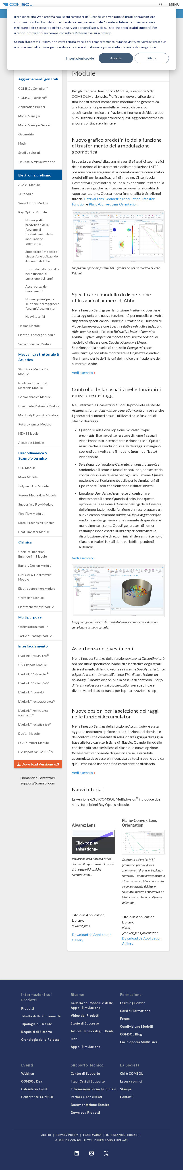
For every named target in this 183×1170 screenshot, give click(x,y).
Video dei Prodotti (85, 1015)
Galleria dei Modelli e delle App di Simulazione (92, 1005)
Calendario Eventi (35, 1089)
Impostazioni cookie (80, 58)
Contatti (126, 1097)
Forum (125, 1018)
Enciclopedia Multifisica (139, 1042)
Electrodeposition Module (36, 588)
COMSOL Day (31, 1081)
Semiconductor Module (34, 344)
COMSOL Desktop (32, 98)
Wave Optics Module (33, 203)
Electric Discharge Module (37, 335)
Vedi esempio (82, 372)
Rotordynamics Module (34, 424)
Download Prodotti (85, 1112)
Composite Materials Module (38, 406)
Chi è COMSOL (131, 1073)
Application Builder (31, 107)
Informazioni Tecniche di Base (94, 1089)
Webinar (27, 1073)
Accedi (46, 1135)
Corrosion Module (31, 598)
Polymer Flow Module (33, 486)
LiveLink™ (33, 656)
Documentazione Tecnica (90, 1104)
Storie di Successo (85, 1023)
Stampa (125, 1089)
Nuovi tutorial (35, 316)
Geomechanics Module (34, 397)
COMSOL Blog (131, 1034)
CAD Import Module (32, 665)
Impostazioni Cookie (122, 1135)
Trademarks (92, 1135)
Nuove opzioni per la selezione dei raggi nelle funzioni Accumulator (42, 303)
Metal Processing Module (36, 523)
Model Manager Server (34, 125)
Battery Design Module (34, 565)
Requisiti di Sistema (36, 1031)
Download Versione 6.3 (40, 764)
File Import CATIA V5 (36, 752)
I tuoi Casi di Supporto (88, 1081)
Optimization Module (33, 627)
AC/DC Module (29, 185)
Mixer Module (28, 477)
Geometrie (26, 134)
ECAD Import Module (33, 743)
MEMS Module (28, 433)
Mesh (22, 143)
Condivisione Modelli (136, 1026)
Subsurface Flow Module (35, 504)
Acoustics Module (31, 442)
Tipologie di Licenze (36, 1024)
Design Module (29, 733)
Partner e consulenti (86, 1097)
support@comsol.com (38, 783)
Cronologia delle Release (40, 1039)
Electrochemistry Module (36, 607)
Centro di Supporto (85, 1073)
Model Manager (29, 116)
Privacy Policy (67, 1135)
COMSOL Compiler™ (33, 88)
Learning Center (132, 1003)
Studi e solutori (29, 152)
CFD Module (27, 468)
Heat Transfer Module (34, 532)
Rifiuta (151, 58)
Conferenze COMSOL (37, 1097)
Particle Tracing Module (35, 636)
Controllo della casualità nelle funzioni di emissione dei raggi (42, 273)
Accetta (116, 58)
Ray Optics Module (32, 212)
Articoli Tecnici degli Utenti (92, 1031)
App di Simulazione (86, 1046)
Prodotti (27, 1008)
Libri (74, 1039)
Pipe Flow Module (30, 513)
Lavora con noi (131, 1081)
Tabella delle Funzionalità (41, 1016)
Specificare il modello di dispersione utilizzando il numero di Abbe (41, 256)
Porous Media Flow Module (37, 495)
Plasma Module (29, 326)
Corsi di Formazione (135, 1010)
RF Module (25, 194)
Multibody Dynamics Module (38, 415)
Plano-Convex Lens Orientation (113, 204)
